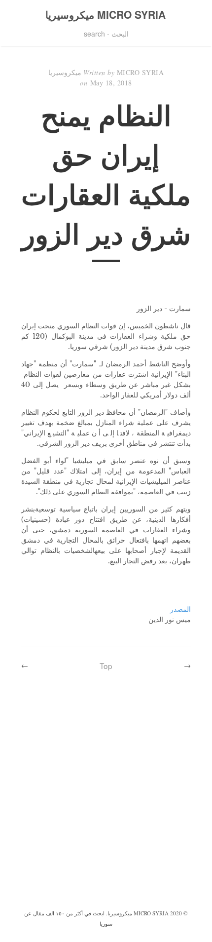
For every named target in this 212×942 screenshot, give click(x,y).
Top (106, 665)
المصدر (180, 609)
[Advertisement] (106, 796)
